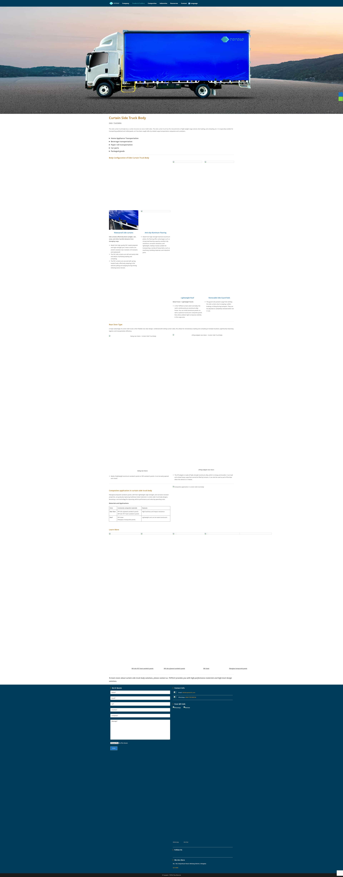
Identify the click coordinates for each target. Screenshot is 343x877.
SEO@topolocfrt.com (188, 692)
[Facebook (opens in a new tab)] (218, 3)
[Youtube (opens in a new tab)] (229, 3)
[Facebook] (174, 854)
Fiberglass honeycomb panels (238, 668)
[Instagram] (178, 854)
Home (110, 123)
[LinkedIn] (181, 854)
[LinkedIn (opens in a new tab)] (225, 3)
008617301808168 (190, 697)
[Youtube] (184, 854)
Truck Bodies (117, 123)
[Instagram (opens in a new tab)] (221, 3)
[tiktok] (188, 854)
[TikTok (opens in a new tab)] (233, 3)
